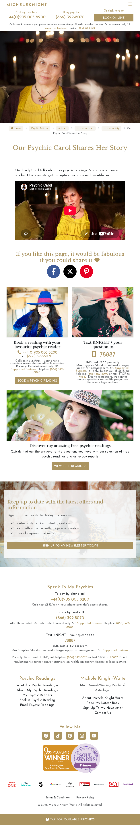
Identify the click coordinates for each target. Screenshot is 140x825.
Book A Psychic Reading (37, 380)
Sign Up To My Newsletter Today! (70, 545)
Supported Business (55, 28)
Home (17, 128)
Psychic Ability (111, 128)
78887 (107, 355)
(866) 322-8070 (70, 17)
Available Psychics (72, 819)
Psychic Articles (39, 128)
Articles (62, 128)
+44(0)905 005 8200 (26, 17)
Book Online (114, 17)
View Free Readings (70, 466)
